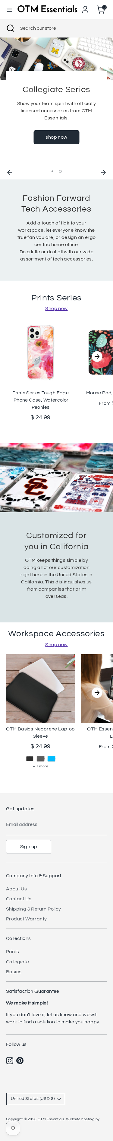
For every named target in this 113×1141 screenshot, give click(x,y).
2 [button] (60, 171)
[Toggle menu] (9, 9)
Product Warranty (26, 919)
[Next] (103, 171)
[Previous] (9, 171)
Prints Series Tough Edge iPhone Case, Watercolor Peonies (40, 400)
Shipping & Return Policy (33, 909)
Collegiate (17, 961)
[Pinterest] (20, 1060)
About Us (16, 889)
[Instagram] (9, 1060)
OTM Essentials (51, 1119)
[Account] (85, 7)
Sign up (28, 846)
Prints (12, 951)
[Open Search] (10, 28)
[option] (56, 102)
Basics (13, 971)
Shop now (56, 308)
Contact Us (18, 898)
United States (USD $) (33, 1099)
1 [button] (52, 171)
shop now (56, 137)
